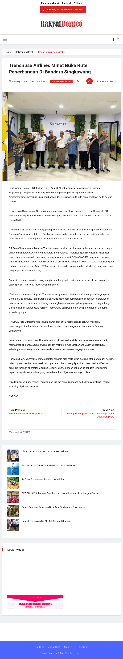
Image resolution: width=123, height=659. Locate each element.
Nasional (66, 3)
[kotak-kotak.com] (35, 601)
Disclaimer (82, 647)
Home (8, 52)
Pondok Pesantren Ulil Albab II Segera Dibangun (46, 521)
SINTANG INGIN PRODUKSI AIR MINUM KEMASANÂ (49, 465)
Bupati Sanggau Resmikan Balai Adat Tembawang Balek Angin (53, 507)
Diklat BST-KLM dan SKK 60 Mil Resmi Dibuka (45, 451)
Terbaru (78, 3)
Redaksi (40, 647)
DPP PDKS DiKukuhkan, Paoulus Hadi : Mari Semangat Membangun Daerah (60, 493)
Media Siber (54, 647)
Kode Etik (68, 647)
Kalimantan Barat (50, 3)
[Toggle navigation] (4, 39)
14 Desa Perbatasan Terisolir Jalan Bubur (43, 479)
